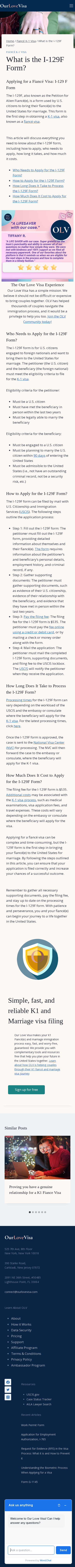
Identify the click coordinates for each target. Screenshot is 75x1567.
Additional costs (18, 795)
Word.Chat (45, 1560)
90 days (39, 455)
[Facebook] (8, 1382)
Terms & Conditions (26, 1353)
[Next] (64, 1172)
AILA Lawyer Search (39, 1404)
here (17, 726)
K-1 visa (53, 116)
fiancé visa (32, 121)
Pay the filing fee (36, 616)
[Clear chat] (59, 1505)
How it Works (21, 1324)
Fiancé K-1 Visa (16, 52)
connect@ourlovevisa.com (21, 1292)
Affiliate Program (24, 1347)
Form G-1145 (29, 1482)
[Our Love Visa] (14, 6)
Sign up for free (26, 1090)
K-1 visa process (24, 800)
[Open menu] (71, 5)
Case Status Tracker (39, 1399)
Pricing (16, 1336)
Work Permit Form (32, 1425)
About (16, 1318)
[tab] (30, 1212)
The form (42, 549)
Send (63, 1550)
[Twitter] (8, 1389)
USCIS (24, 511)
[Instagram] (8, 1397)
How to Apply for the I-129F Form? (39, 180)
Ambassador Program (28, 1365)
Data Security (21, 1330)
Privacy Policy (21, 1359)
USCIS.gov (33, 1394)
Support (17, 1342)
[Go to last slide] (11, 1172)
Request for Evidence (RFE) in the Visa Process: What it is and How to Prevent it (45, 1453)
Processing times (19, 700)
